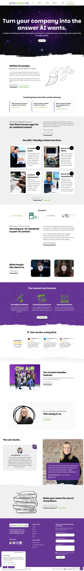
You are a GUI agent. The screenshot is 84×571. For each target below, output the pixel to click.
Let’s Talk (71, 2)
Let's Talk (42, 40)
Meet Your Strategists (49, 243)
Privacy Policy (35, 542)
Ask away (60, 557)
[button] (10, 215)
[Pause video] (42, 50)
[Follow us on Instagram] (17, 543)
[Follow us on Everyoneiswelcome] (10, 543)
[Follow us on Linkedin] (20, 543)
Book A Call (47, 418)
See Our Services (23, 85)
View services (48, 134)
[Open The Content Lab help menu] (81, 568)
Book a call (13, 85)
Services (54, 3)
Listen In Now (47, 383)
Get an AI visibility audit (50, 506)
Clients (47, 3)
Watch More (14, 272)
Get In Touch (62, 506)
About (39, 3)
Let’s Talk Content (42, 317)
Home (32, 3)
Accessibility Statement (38, 545)
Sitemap (34, 547)
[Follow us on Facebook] (14, 543)
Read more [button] (39, 348)
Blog (63, 3)
